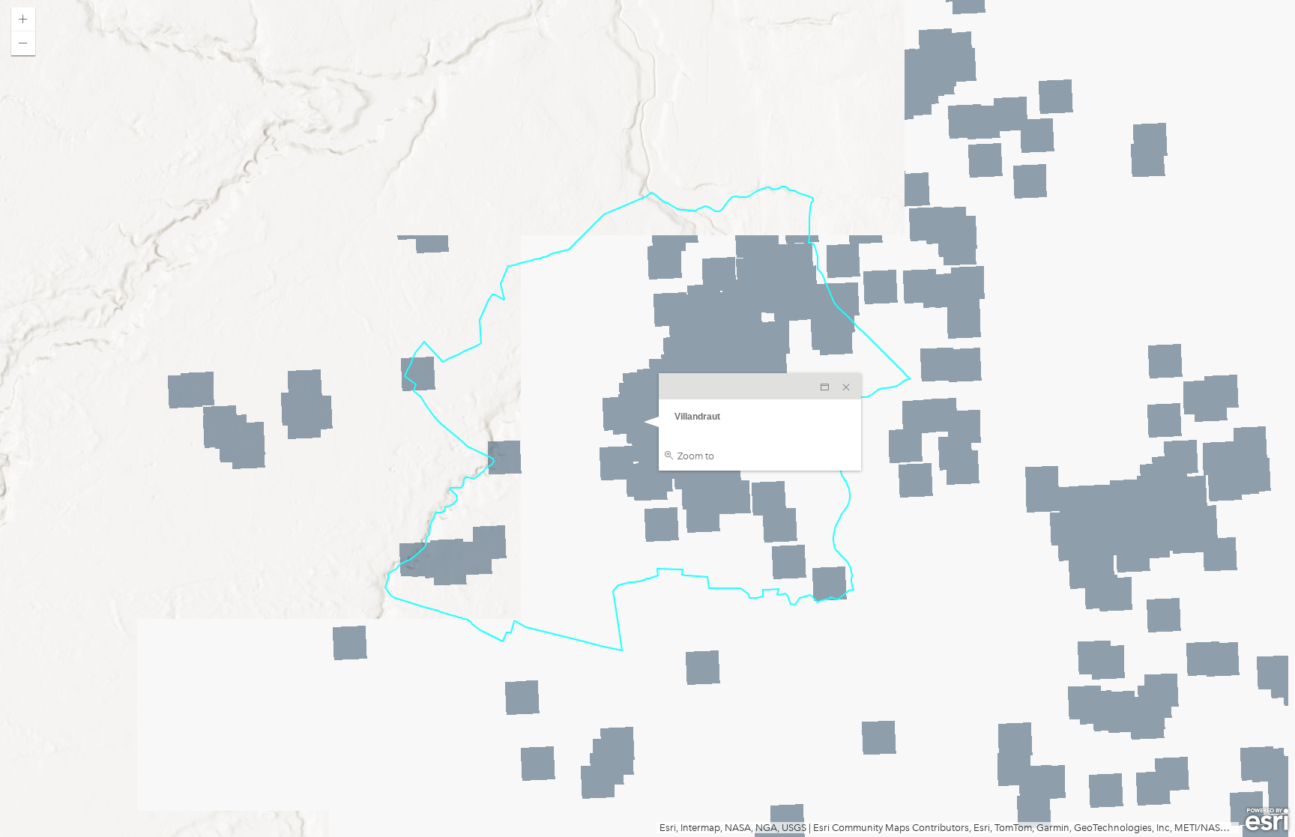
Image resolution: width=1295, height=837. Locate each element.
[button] (23, 19)
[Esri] (1267, 819)
